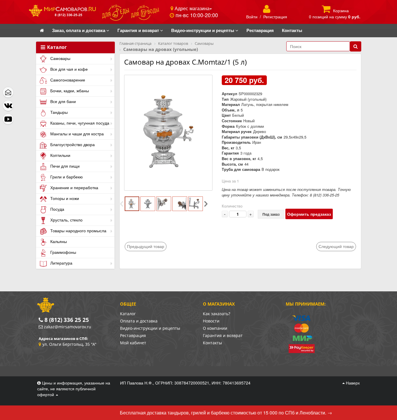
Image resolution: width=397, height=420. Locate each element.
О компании (215, 328)
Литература (60, 263)
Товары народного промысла (77, 230)
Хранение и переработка (73, 187)
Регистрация (275, 17)
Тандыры (58, 112)
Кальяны (58, 241)
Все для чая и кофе (68, 69)
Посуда (56, 209)
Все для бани (62, 101)
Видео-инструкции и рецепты (150, 328)
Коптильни (59, 155)
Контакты (212, 342)
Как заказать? (216, 313)
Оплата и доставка (139, 321)
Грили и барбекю (66, 177)
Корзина (341, 10)
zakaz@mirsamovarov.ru (67, 326)
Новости (211, 321)
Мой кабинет (133, 342)
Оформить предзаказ (309, 214)
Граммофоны (62, 252)
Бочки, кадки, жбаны (69, 90)
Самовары (59, 58)
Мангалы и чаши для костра (76, 134)
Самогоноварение (67, 80)
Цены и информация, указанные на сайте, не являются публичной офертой (73, 388)
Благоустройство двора (72, 144)
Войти (251, 17)
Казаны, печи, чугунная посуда (79, 123)
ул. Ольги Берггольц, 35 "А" (69, 344)
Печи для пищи (64, 166)
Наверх (352, 383)
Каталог (56, 47)
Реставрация (133, 335)
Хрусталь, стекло (66, 220)
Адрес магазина (191, 8)
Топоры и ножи (64, 198)
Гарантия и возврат (223, 335)
